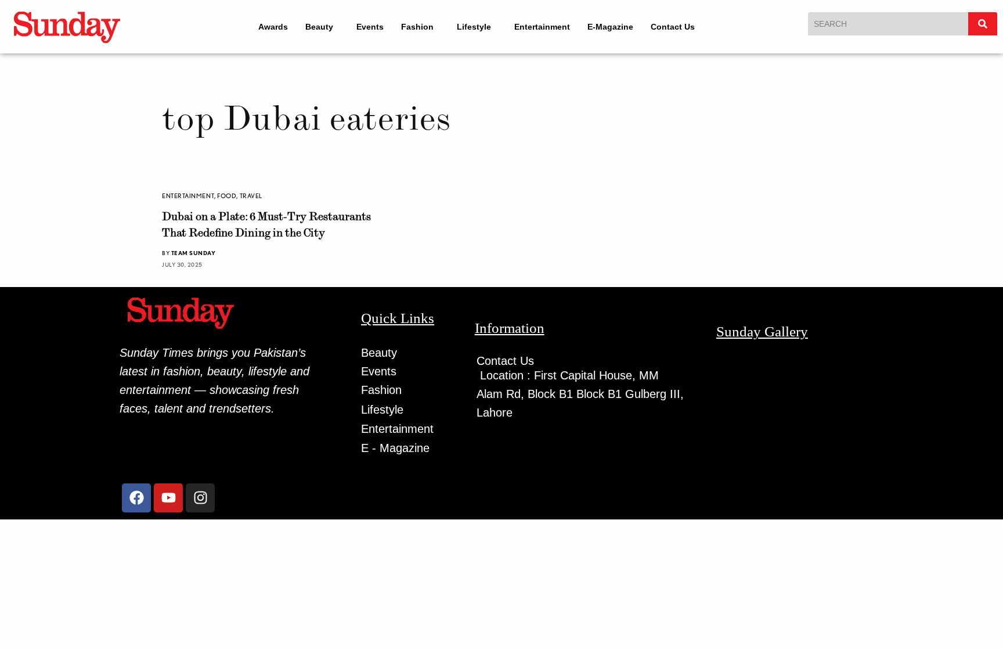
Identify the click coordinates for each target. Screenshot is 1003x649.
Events (370, 26)
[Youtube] (168, 497)
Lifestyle (474, 26)
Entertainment (542, 26)
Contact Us (673, 26)
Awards (273, 26)
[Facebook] (136, 497)
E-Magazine (610, 26)
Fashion (417, 26)
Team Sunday (193, 252)
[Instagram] (200, 497)
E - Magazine (395, 448)
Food (226, 196)
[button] (322, 27)
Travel (251, 196)
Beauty (319, 26)
